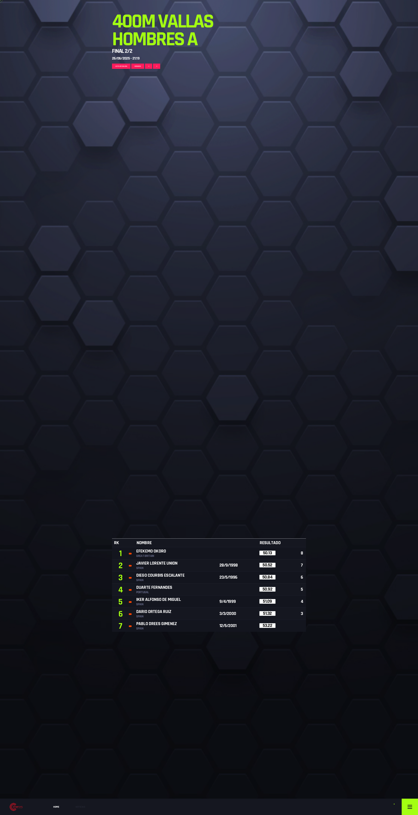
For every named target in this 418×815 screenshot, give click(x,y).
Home (56, 807)
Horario (138, 66)
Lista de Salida (121, 66)
